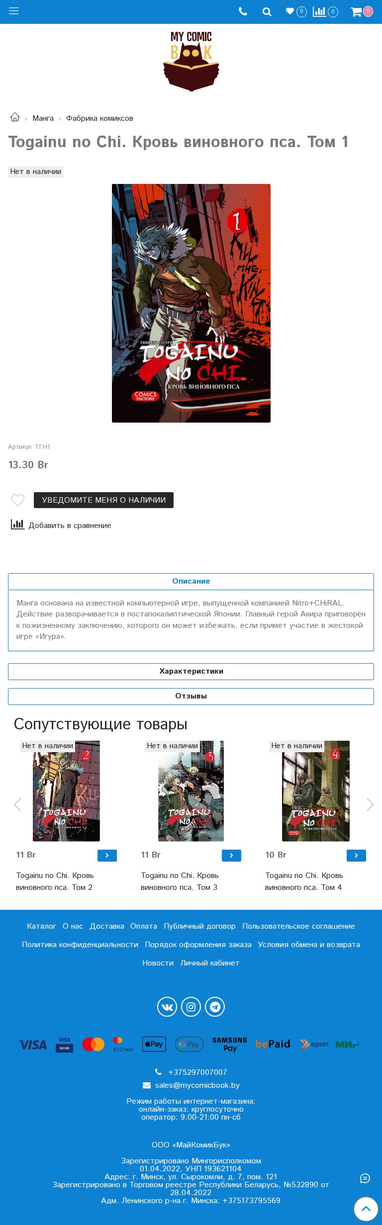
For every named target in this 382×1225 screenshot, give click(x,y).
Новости (158, 963)
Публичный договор (200, 926)
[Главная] (15, 118)
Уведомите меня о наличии (104, 500)
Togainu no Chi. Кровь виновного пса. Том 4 (304, 881)
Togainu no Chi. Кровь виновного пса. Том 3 (180, 881)
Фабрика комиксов (99, 118)
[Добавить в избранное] (18, 500)
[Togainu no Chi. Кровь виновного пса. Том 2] (66, 791)
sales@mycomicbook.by (196, 1085)
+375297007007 (196, 1072)
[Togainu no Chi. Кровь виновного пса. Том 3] (191, 791)
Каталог (41, 926)
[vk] (167, 1007)
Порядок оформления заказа (198, 945)
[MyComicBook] (191, 59)
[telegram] (215, 1007)
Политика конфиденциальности (80, 945)
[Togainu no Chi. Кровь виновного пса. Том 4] (315, 791)
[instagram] (191, 1007)
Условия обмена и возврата (309, 945)
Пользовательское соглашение (298, 926)
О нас (73, 926)
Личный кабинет (210, 963)
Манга (43, 118)
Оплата (143, 926)
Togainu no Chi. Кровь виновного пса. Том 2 (55, 881)
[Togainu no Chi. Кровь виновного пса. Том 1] (191, 303)
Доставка (107, 926)
